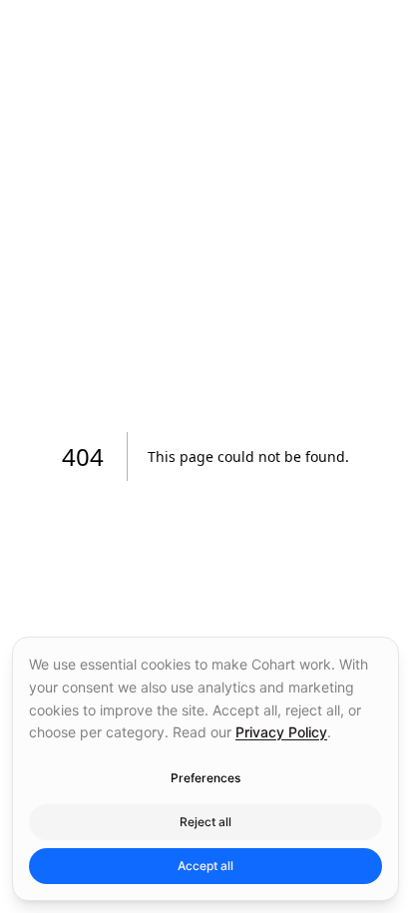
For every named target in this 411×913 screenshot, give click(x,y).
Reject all (205, 821)
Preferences (205, 777)
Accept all (205, 865)
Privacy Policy (281, 731)
